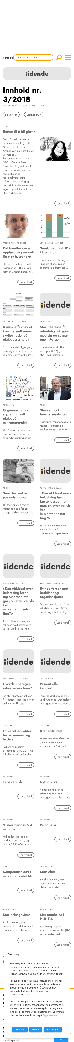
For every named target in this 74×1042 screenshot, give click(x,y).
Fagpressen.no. (51, 1015)
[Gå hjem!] (9, 60)
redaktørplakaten (12, 1040)
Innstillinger (61, 1040)
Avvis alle (19, 1029)
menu (67, 57)
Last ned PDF (33, 114)
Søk (59, 57)
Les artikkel (63, 203)
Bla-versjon (11, 114)
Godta (35, 1029)
